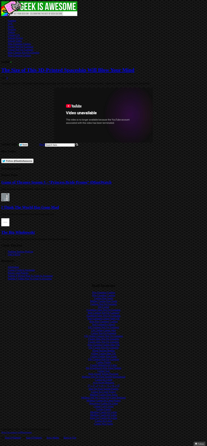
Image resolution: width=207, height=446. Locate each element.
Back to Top (70, 437)
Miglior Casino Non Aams (103, 301)
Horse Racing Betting (104, 350)
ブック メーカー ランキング (103, 385)
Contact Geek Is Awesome (21, 270)
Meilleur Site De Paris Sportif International (103, 376)
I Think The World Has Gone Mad (30, 207)
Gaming (12, 20)
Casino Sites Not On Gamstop (103, 339)
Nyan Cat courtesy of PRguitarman (16, 432)
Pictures (12, 29)
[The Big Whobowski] (5, 225)
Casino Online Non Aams (103, 356)
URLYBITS (14, 254)
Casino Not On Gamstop (20, 46)
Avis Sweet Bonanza (103, 382)
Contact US (14, 35)
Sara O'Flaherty (34, 437)
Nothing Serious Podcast (20, 251)
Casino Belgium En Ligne (103, 365)
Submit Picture (15, 38)
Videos (11, 32)
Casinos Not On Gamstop (103, 304)
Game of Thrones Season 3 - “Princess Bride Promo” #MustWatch (56, 182)
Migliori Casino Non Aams (103, 394)
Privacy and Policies (18, 273)
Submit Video (15, 41)
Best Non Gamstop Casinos (103, 321)
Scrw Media (53, 437)
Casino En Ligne (103, 379)
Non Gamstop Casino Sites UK (103, 318)
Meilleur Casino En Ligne (103, 412)
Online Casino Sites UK (103, 353)
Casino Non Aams (103, 298)
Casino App (104, 371)
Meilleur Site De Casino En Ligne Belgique (103, 397)
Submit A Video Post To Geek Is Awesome (30, 278)
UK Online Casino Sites (103, 330)
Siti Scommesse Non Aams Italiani (103, 368)
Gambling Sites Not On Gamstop (103, 310)
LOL (10, 23)
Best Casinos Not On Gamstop (23, 52)
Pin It (42, 144)
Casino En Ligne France (103, 391)
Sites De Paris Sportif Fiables (103, 389)
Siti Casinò (103, 307)
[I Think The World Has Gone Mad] (5, 200)
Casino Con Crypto (104, 406)
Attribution (13, 267)
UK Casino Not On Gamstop (104, 347)
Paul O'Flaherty (13, 437)
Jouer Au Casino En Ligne (103, 418)
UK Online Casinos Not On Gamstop (103, 336)
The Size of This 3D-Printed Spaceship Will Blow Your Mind (67, 70)
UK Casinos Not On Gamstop (103, 327)
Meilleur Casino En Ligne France (104, 400)
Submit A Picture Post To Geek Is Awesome (30, 275)
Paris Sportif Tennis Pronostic (103, 374)
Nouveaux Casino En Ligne (103, 403)
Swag (11, 26)
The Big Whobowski (18, 232)
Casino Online (103, 362)
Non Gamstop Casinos (19, 43)
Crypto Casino (103, 409)
